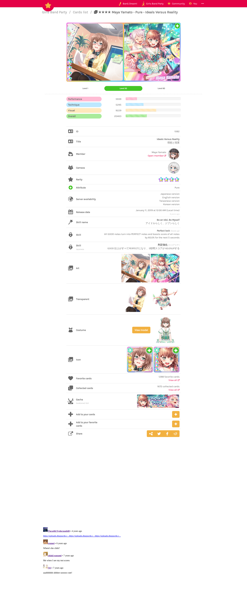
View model (141, 330)
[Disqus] (123, 484)
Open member (156, 155)
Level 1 (85, 88)
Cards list (81, 12)
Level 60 (161, 88)
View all (173, 380)
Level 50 (123, 88)
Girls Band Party (55, 12)
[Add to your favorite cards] (176, 424)
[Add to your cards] (176, 414)
